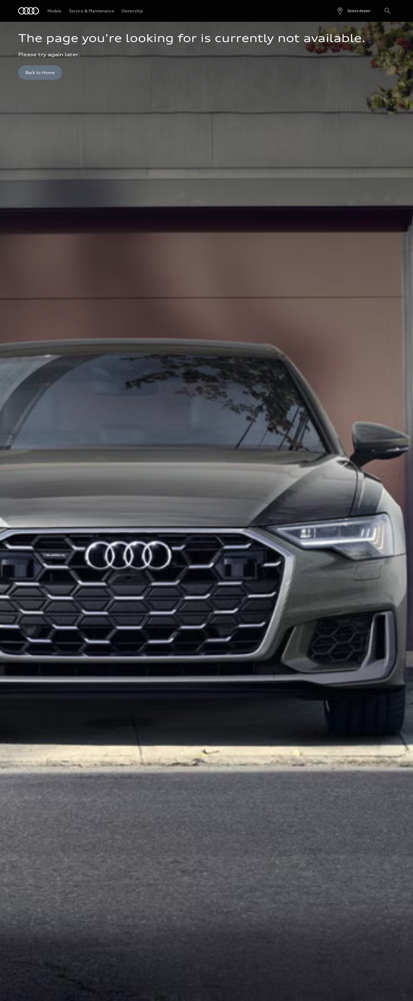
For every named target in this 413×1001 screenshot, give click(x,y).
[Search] (387, 11)
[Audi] (28, 11)
